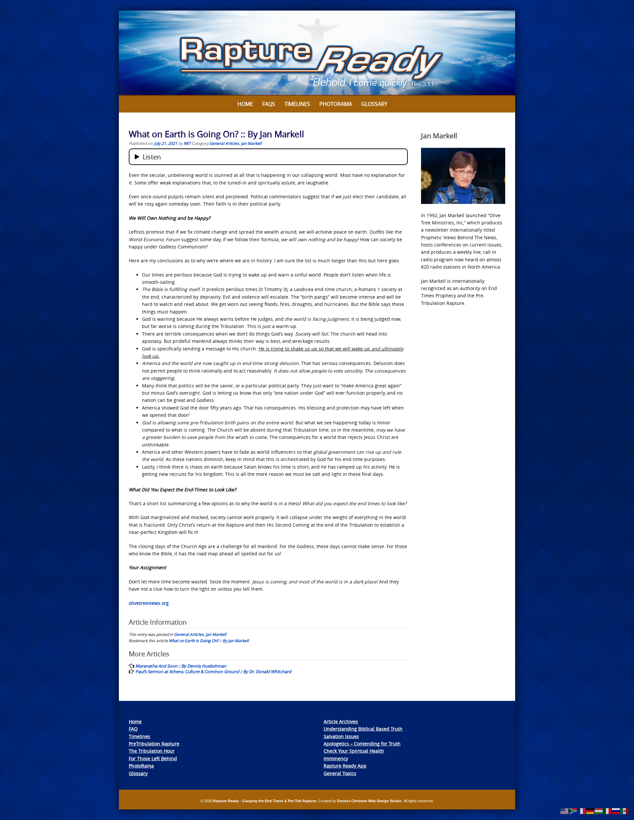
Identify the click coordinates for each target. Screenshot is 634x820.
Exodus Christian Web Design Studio (369, 801)
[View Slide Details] (317, 53)
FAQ (133, 729)
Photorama (335, 104)
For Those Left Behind (153, 758)
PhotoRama (141, 766)
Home (245, 104)
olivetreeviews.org (149, 603)
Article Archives (341, 721)
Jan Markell (251, 143)
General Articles (224, 143)
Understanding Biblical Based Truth (363, 729)
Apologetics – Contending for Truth (362, 743)
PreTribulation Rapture (154, 743)
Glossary (374, 104)
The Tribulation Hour (152, 751)
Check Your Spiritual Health (354, 751)
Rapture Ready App (345, 766)
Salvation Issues (341, 736)
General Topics (340, 773)
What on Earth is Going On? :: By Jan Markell (209, 640)
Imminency (336, 758)
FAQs (268, 104)
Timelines (297, 104)
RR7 (187, 143)
